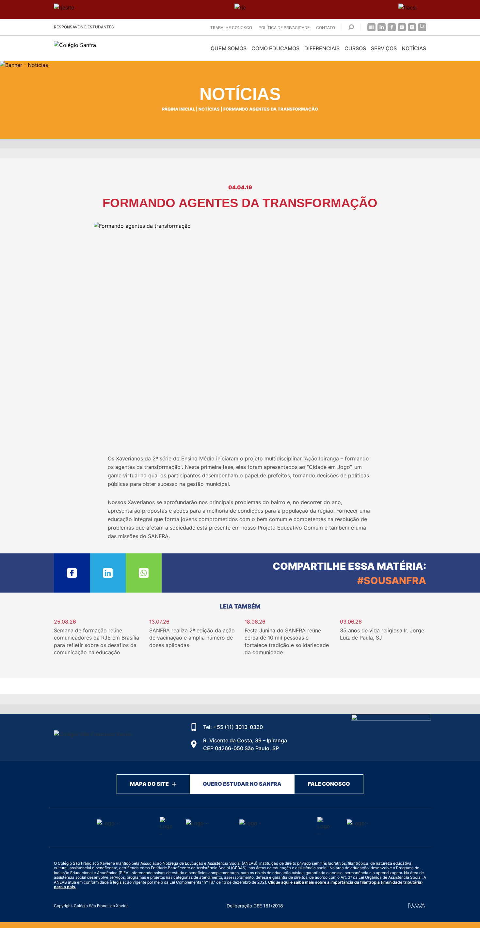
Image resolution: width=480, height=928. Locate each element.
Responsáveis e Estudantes (84, 26)
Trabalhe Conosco (231, 27)
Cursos (355, 48)
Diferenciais (322, 48)
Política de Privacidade (284, 27)
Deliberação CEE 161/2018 (255, 905)
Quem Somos (229, 48)
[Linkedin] (381, 27)
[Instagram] (412, 27)
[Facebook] (392, 27)
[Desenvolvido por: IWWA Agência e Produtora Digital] (417, 905)
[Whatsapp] (144, 573)
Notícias (414, 48)
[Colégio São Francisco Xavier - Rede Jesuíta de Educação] (391, 737)
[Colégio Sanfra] (112, 48)
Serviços (384, 48)
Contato (325, 27)
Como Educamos (275, 48)
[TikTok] (422, 27)
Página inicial (178, 109)
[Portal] (371, 27)
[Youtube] (402, 27)
